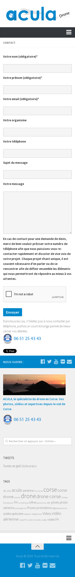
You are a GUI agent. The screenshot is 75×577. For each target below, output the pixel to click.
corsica (17, 497)
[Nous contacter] (69, 361)
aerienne (28, 491)
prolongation (21, 508)
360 (4, 491)
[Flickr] (62, 361)
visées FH (53, 519)
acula (17, 490)
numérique (23, 502)
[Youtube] (56, 361)
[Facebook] (42, 361)
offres (32, 502)
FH (16, 502)
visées (44, 520)
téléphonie (37, 514)
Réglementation (59, 508)
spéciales (17, 514)
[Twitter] (49, 361)
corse (50, 489)
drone (28, 496)
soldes (7, 514)
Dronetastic (8, 502)
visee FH (23, 520)
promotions (44, 508)
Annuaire (38, 491)
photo (55, 502)
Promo (31, 508)
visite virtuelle (34, 520)
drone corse (48, 496)
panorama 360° (44, 502)
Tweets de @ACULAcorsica (19, 466)
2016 (9, 491)
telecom (27, 514)
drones (64, 497)
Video (46, 513)
